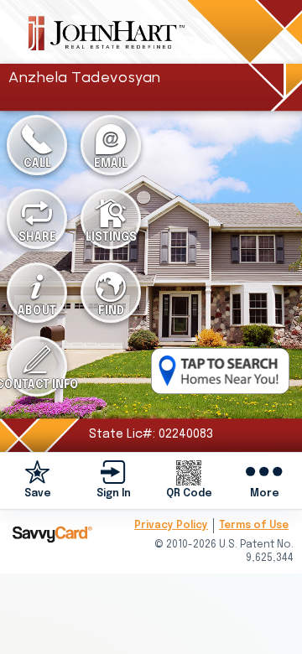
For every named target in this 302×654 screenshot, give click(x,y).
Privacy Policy (171, 526)
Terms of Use (254, 526)
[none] (38, 480)
